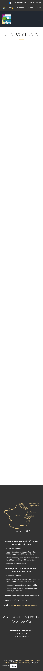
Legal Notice (6, 663)
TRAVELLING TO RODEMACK (21, 630)
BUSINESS (20, 8)
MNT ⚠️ (11, 8)
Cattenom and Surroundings (28, 660)
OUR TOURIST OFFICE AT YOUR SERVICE (21, 620)
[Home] (6, 19)
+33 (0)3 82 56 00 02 (35, 2)
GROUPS (30, 8)
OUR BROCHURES (22, 636)
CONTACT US (21, 2)
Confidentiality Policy (21, 663)
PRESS (39, 8)
